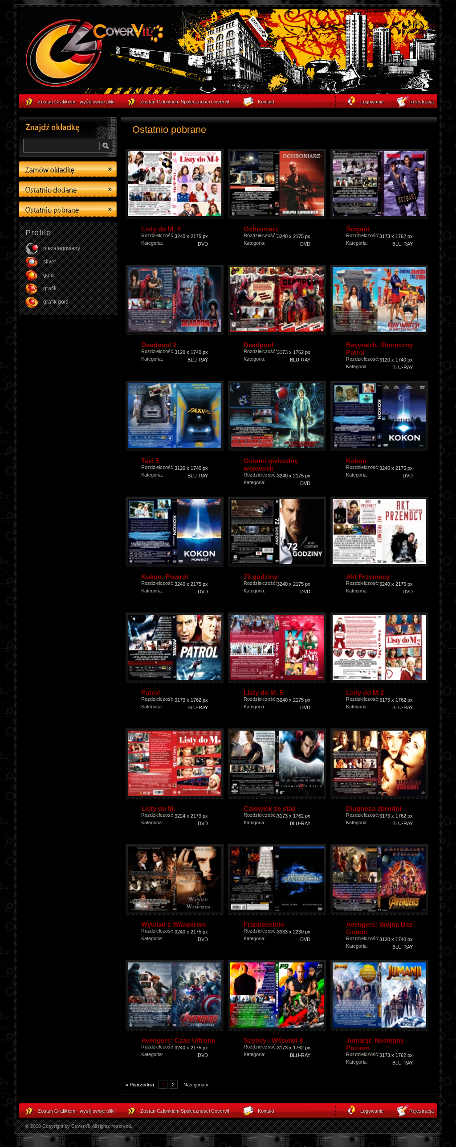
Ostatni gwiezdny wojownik (271, 464)
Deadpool (258, 345)
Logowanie (371, 1111)
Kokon (356, 461)
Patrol (150, 692)
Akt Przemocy (368, 576)
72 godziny (260, 576)
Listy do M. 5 (263, 692)
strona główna (94, 54)
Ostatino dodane (68, 189)
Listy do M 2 (365, 692)
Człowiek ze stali (270, 808)
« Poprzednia (140, 1084)
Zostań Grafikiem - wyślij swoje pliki (76, 1111)
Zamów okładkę (68, 169)
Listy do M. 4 (161, 229)
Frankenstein (264, 924)
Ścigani (357, 229)
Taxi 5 (150, 461)
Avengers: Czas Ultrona (178, 1040)
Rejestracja (421, 1111)
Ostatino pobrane (68, 209)
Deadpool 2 (158, 345)
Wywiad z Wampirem (173, 924)
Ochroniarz (261, 229)
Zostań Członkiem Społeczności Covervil (184, 1111)
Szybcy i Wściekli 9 (273, 1040)
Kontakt (266, 1111)
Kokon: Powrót (164, 576)
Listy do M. (158, 808)
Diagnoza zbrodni (373, 808)
